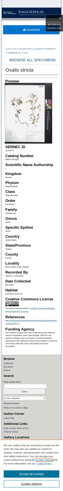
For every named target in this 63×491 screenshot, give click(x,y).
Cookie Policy (44, 463)
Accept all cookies (31, 474)
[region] (31, 465)
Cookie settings (44, 460)
